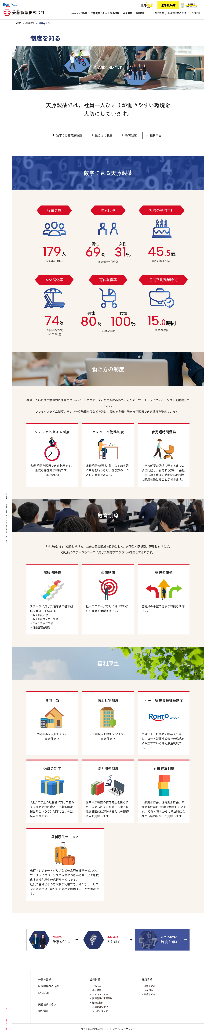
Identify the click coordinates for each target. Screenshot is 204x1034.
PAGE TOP (6, 1024)
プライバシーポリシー (124, 1029)
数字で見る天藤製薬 (69, 135)
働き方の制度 (103, 135)
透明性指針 (97, 1002)
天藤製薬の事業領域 (102, 998)
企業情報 (95, 979)
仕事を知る (149, 986)
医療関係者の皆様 (177, 13)
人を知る (148, 990)
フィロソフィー (100, 994)
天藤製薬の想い (47, 1004)
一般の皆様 (158, 13)
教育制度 (131, 135)
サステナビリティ (101, 1010)
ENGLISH (195, 13)
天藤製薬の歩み (100, 1006)
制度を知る (149, 994)
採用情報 (30, 23)
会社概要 (96, 990)
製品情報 (43, 1011)
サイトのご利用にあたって (94, 1029)
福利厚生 (155, 135)
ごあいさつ (97, 986)
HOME (18, 23)
